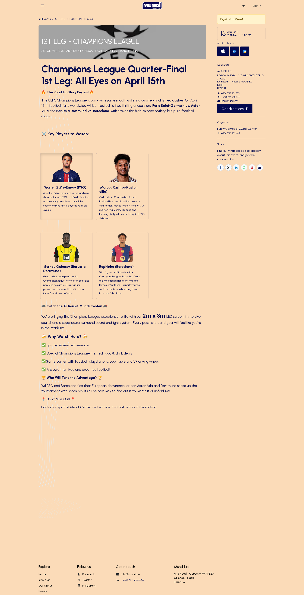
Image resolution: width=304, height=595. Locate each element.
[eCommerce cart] (243, 6)
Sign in (257, 5)
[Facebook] (220, 167)
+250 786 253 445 (132, 580)
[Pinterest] (252, 167)
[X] (228, 167)
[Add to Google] (244, 51)
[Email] (260, 167)
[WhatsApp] (244, 167)
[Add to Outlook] (234, 51)
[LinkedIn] (236, 167)
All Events (45, 19)
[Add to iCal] (223, 51)
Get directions (233, 109)
